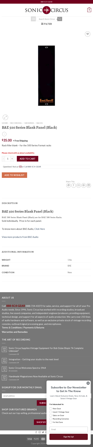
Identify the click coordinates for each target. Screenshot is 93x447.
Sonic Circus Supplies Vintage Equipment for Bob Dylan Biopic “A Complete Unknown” (46, 349)
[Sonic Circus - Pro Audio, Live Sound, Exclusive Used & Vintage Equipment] (46, 10)
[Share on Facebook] (73, 185)
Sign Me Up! (68, 437)
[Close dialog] (88, 383)
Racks (39, 123)
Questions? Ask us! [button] (11, 166)
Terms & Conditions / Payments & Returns (23, 327)
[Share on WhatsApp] (68, 185)
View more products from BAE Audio (20, 237)
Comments (13, 371)
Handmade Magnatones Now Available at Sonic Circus (36, 376)
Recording (16, 123)
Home (5, 123)
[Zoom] (5, 117)
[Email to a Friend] (78, 185)
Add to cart (27, 158)
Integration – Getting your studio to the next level (34, 359)
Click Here (39, 229)
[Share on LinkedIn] (88, 185)
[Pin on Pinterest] (83, 185)
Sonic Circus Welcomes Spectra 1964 (27, 368)
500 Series (29, 123)
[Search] (59, 19)
